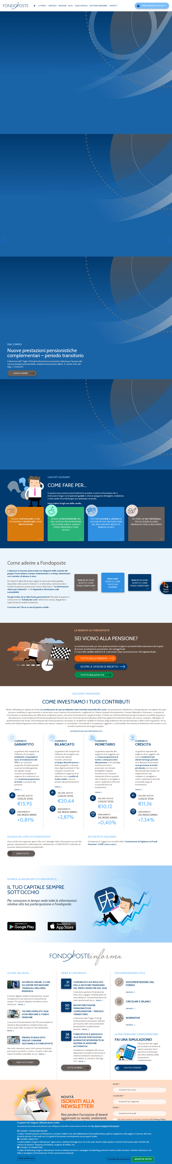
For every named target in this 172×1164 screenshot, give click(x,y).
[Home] (15, 5)
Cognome (118, 1096)
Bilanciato (64, 744)
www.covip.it (110, 844)
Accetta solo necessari (119, 1159)
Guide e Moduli (81, 6)
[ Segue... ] (17, 789)
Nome (116, 1084)
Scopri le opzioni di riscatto (99, 666)
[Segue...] (21, 1004)
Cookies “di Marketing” (31, 1147)
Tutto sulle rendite (93, 658)
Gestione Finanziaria (98, 6)
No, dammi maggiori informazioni (105, 1126)
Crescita (143, 744)
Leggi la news (20, 373)
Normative (133, 1017)
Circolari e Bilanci (138, 1001)
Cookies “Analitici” (29, 1139)
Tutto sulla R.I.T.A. (92, 674)
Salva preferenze (26, 1158)
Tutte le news (74, 1067)
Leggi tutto (22, 853)
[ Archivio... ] (130, 992)
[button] (86, 466)
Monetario (105, 744)
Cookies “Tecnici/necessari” (33, 1131)
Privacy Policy (160, 1119)
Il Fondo (42, 6)
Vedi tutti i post (25, 1062)
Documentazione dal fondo (140, 984)
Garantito (24, 744)
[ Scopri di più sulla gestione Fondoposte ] (86, 731)
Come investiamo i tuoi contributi (86, 701)
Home (34, 5)
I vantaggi (52, 6)
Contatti (113, 6)
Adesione (62, 6)
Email (116, 1107)
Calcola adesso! (132, 1067)
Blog (70, 6)
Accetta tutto (142, 1159)
